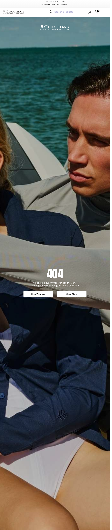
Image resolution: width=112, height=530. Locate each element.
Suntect (64, 4)
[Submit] (51, 12)
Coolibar (46, 4)
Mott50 (55, 4)
